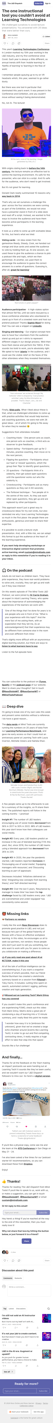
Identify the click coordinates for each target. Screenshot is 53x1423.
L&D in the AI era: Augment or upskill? (17, 1352)
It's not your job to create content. (19, 1333)
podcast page (24, 685)
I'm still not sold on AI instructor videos (18, 1317)
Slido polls (14, 410)
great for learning (20, 270)
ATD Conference (26, 1148)
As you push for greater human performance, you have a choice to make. (19, 1358)
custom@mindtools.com (37, 552)
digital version (42, 1076)
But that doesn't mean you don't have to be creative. (20, 1338)
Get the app (39, 1412)
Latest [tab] (11, 1309)
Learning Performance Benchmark (23, 731)
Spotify (5, 685)
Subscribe (39, 3)
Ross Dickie (17, 1324)
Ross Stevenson (30, 925)
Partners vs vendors (15, 919)
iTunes (42, 681)
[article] (26, 1321)
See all (7, 1371)
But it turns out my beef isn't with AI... (18, 1321)
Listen (47, 36)
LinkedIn (37, 326)
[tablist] (12, 1278)
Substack (14, 1418)
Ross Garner (13, 35)
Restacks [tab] (18, 1278)
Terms (45, 1403)
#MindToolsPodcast (12, 695)
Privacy (38, 1403)
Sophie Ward (34, 323)
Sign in (48, 3)
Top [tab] (4, 1309)
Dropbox (28, 1164)
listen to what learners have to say (20, 646)
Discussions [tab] (21, 1309)
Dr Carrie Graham (39, 595)
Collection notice (26, 1406)
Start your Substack (20, 1412)
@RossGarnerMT (29, 691)
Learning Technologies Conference (31, 49)
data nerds (12, 724)
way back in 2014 (11, 196)
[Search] (48, 1308)
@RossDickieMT (10, 691)
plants (23, 351)
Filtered (41, 979)
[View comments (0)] (13, 43)
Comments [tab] (7, 1278)
